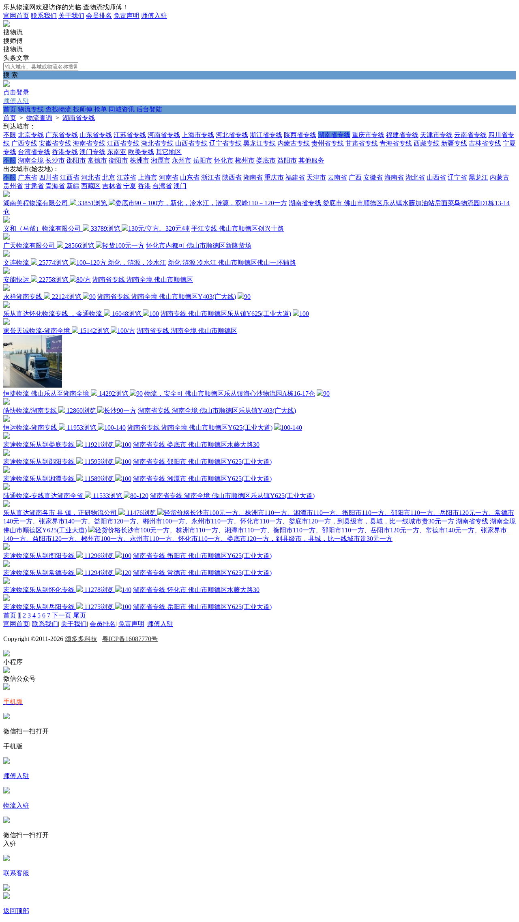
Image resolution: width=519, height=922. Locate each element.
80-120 (139, 495)
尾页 (79, 615)
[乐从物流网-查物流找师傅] (6, 24)
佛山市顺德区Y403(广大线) (197, 296)
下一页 (61, 615)
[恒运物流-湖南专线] (6, 419)
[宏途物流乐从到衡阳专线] (6, 547)
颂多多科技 (81, 638)
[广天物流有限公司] (6, 237)
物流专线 (31, 109)
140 (126, 589)
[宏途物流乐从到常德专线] (6, 564)
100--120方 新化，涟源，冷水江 (121, 262)
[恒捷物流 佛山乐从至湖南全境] (32, 385)
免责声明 (126, 15)
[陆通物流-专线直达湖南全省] (6, 487)
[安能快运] (6, 271)
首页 (9, 109)
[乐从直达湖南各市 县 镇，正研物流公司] (6, 504)
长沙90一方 (120, 410)
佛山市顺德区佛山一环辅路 (257, 262)
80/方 (83, 279)
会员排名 (99, 15)
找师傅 (82, 109)
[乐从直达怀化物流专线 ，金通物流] (6, 305)
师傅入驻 (154, 15)
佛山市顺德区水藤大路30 (224, 444)
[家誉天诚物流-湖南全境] (6, 322)
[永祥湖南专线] (6, 288)
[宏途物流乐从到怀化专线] (6, 581)
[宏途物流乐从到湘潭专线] (6, 470)
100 (154, 313)
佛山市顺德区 (173, 279)
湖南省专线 (78, 117)
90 (92, 296)
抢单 (100, 109)
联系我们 (44, 15)
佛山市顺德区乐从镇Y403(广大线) (247, 410)
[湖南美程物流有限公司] (6, 194)
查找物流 (58, 109)
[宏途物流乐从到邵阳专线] (6, 453)
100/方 (126, 330)
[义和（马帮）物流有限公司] (6, 220)
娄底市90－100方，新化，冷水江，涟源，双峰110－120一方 (201, 202)
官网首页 (16, 15)
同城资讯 (122, 109)
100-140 (115, 427)
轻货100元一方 (123, 245)
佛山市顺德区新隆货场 (219, 245)
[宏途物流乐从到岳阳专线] (6, 598)
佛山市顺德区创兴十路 (251, 228)
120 (126, 572)
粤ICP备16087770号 (130, 638)
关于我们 (71, 15)
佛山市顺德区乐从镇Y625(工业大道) (239, 313)
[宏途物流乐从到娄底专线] (6, 436)
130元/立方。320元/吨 (159, 228)
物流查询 (39, 117)
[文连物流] (6, 254)
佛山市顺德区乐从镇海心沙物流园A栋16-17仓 (250, 393)
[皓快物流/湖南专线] (6, 402)
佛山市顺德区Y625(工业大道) (230, 427)
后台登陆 (149, 109)
